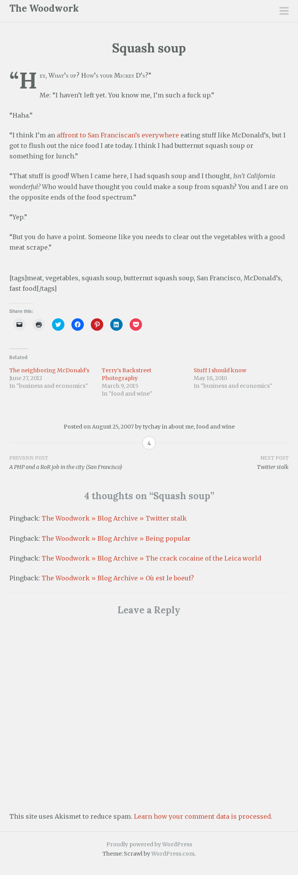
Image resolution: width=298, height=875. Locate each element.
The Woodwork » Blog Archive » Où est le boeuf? (118, 578)
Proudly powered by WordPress (149, 844)
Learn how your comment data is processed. (203, 816)
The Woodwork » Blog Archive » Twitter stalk (114, 518)
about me (181, 426)
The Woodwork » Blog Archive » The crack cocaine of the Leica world (151, 558)
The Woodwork (44, 8)
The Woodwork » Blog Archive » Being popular (116, 538)
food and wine (215, 426)
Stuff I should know (220, 370)
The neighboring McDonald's (49, 370)
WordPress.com (172, 853)
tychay (152, 426)
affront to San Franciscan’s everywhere (118, 135)
